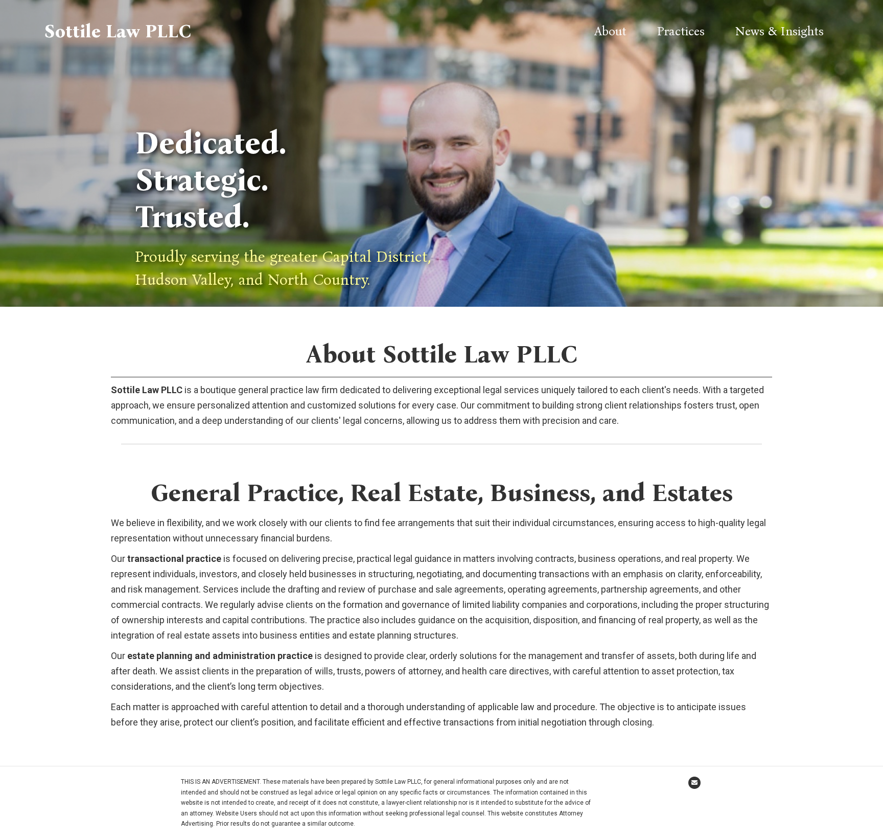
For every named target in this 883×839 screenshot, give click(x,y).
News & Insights (779, 31)
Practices (681, 31)
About (610, 31)
